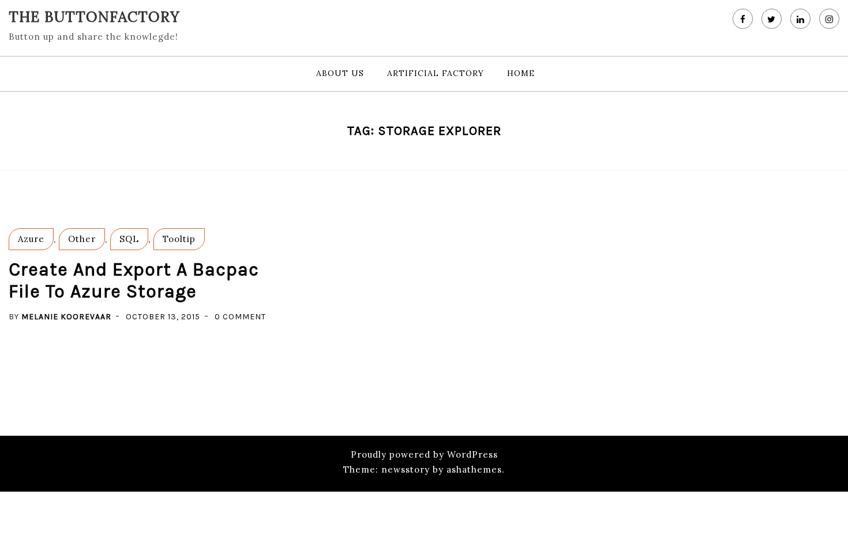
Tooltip (179, 238)
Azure (31, 238)
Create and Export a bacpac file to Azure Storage (134, 280)
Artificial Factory (435, 73)
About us (340, 73)
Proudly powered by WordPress (424, 454)
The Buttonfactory (94, 16)
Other (82, 238)
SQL (129, 238)
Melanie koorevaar (66, 317)
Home (521, 73)
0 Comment (240, 317)
